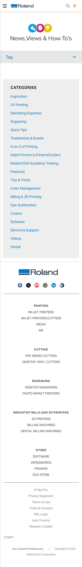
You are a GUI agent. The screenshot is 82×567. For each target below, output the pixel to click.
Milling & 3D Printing (25, 197)
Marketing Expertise (26, 113)
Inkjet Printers (41, 312)
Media (41, 324)
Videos (15, 238)
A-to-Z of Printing (24, 146)
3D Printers (41, 419)
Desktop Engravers (41, 387)
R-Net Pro (41, 490)
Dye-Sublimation (23, 205)
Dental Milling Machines (41, 431)
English (9, 537)
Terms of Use (41, 502)
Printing (41, 306)
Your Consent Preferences (27, 549)
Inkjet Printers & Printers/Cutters (35, 155)
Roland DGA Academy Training (34, 163)
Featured (17, 171)
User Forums (41, 520)
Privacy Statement (41, 496)
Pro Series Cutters (41, 356)
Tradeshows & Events (27, 138)
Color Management (25, 188)
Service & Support (24, 230)
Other (41, 450)
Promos (41, 469)
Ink (41, 330)
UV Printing (19, 105)
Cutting (41, 349)
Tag (9, 57)
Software (17, 222)
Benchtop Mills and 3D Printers (41, 412)
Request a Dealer (41, 526)
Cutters (16, 213)
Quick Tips (18, 130)
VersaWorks (41, 463)
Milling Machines (41, 425)
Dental (15, 247)
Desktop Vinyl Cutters (41, 362)
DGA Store (41, 475)
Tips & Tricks (20, 180)
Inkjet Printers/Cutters (41, 318)
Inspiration (18, 96)
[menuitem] (74, 6)
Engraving (18, 121)
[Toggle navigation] (5, 6)
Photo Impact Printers (41, 393)
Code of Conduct (41, 508)
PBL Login (41, 514)
